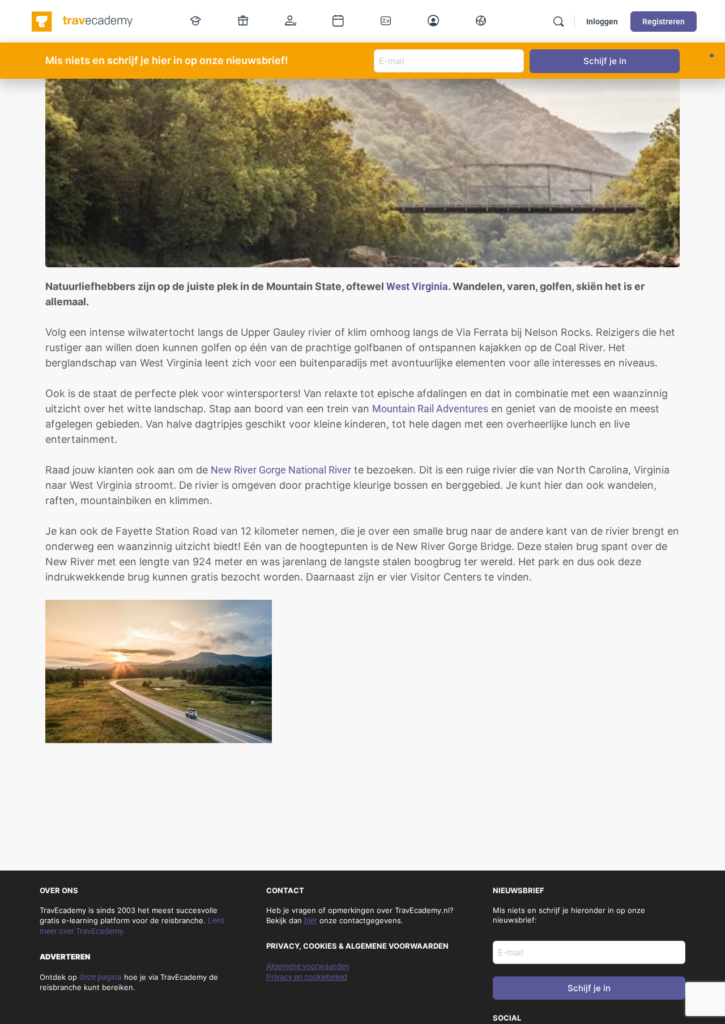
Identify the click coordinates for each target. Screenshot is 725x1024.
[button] (712, 55)
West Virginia (417, 286)
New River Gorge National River (281, 470)
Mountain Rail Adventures (430, 409)
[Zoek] (558, 21)
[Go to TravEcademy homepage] (83, 20)
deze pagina (100, 977)
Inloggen (602, 21)
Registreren (663, 21)
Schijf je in (589, 988)
